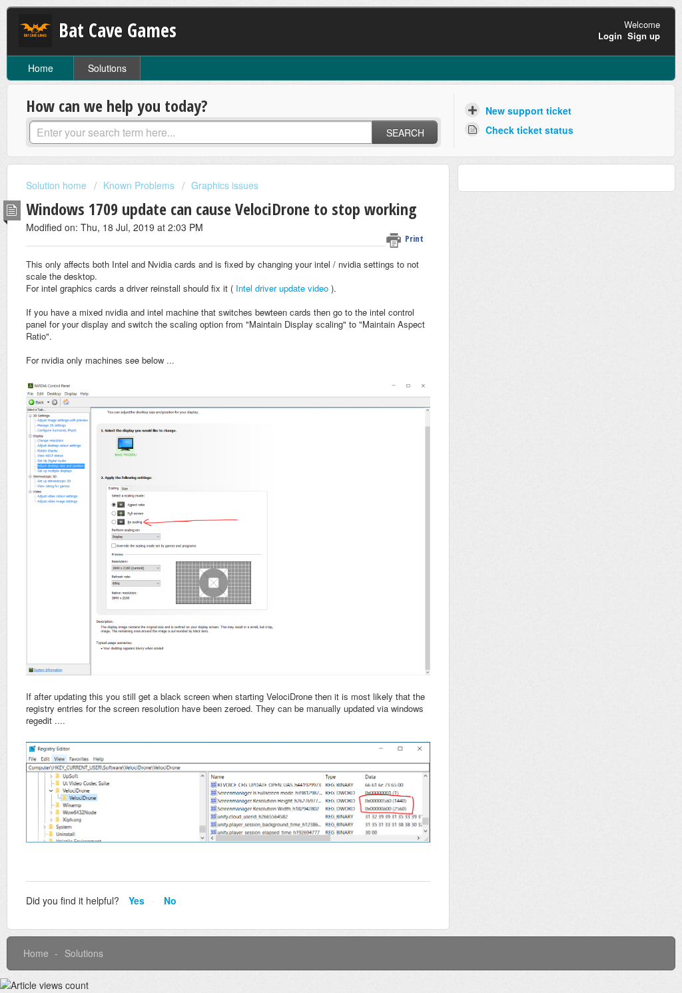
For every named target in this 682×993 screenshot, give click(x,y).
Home (40, 68)
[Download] (316, 326)
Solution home (57, 185)
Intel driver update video (282, 288)
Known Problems (138, 185)
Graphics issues (224, 185)
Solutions (107, 68)
